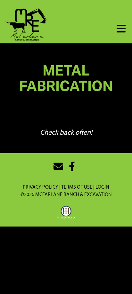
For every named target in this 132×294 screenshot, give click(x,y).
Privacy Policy (40, 186)
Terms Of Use (76, 186)
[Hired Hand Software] (66, 213)
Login (102, 186)
